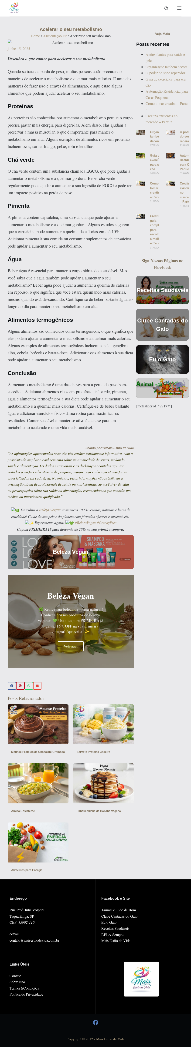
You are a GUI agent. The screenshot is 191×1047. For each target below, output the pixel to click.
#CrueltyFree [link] (106, 522)
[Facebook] (95, 1022)
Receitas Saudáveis (115, 928)
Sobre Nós (17, 981)
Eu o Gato (108, 922)
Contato (15, 975)
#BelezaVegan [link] (85, 522)
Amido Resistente (23, 811)
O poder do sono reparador (165, 72)
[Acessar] (166, 8)
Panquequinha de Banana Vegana (99, 811)
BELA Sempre (112, 934)
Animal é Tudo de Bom (118, 909)
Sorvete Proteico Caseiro (93, 752)
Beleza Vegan (49, 509)
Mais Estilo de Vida (115, 940)
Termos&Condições (24, 988)
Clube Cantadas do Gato (119, 916)
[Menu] (179, 8)
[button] (12, 686)
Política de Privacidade (26, 994)
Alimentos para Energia (26, 870)
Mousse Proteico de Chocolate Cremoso (38, 752)
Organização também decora (167, 66)
